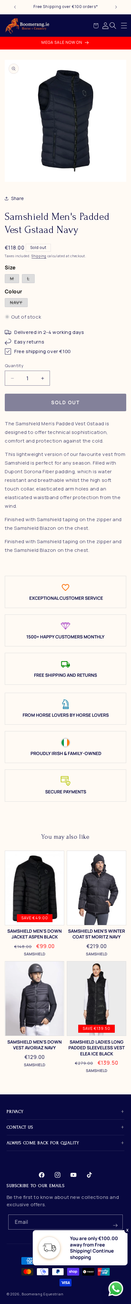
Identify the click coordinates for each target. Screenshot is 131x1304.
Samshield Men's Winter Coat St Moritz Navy (96, 934)
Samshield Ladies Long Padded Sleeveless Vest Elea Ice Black (96, 1047)
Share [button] (17, 198)
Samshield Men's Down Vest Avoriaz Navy (34, 1045)
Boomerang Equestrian (42, 1294)
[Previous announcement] (15, 7)
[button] (124, 26)
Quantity (14, 365)
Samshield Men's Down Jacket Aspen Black (34, 934)
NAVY (19, 303)
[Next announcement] (116, 7)
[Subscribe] (115, 1222)
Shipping (38, 256)
